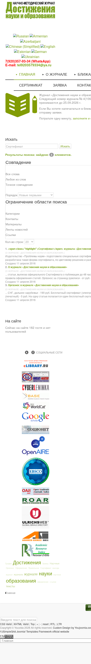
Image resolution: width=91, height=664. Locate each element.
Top (32, 624)
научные (57, 574)
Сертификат (45, 568)
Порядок (11, 195)
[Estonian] (22, 51)
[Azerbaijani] (30, 41)
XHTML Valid (21, 624)
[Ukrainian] (30, 56)
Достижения (27, 562)
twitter (26, 352)
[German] (39, 51)
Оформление (21, 568)
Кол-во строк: (14, 242)
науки (45, 573)
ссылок (53, 581)
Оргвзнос (10, 568)
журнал (9, 574)
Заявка (45, 563)
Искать (65, 146)
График (8, 563)
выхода (55, 568)
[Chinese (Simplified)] (23, 46)
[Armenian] (39, 35)
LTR (59, 624)
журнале (31, 573)
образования (21, 580)
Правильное (33, 568)
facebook (33, 352)
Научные (54, 563)
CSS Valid (6, 624)
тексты (10, 586)
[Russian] (21, 35)
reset (45, 624)
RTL (52, 624)
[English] (47, 46)
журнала (18, 574)
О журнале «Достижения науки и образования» (37, 267)
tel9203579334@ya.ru (34, 64)
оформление (42, 581)
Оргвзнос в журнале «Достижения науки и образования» (43, 285)
